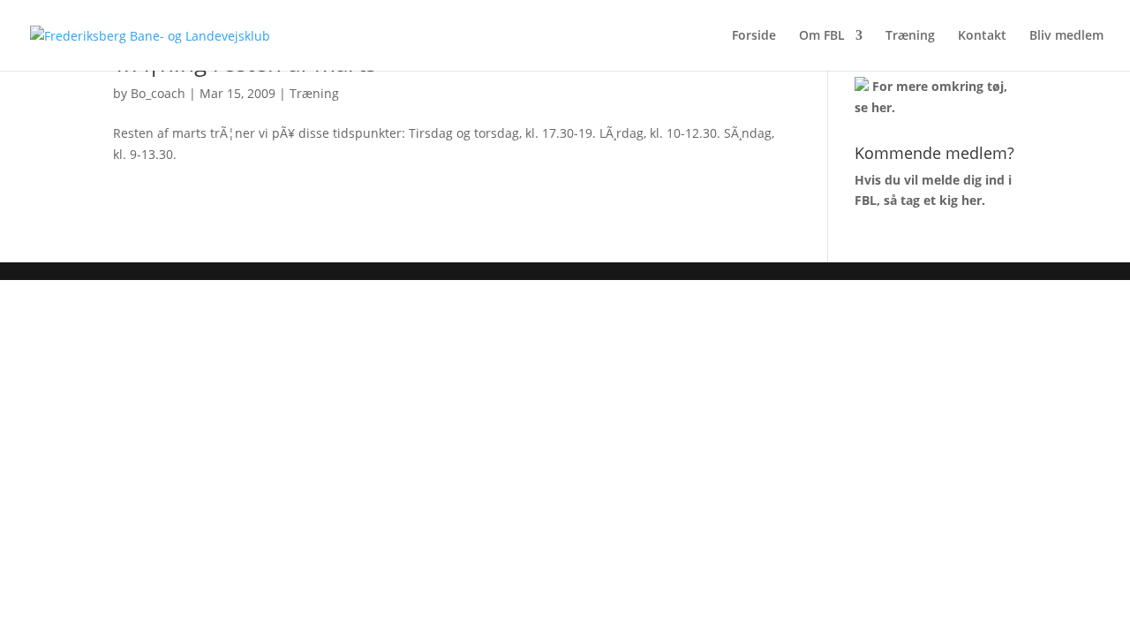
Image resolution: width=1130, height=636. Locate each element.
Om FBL (822, 36)
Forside (754, 36)
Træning (910, 36)
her (881, 107)
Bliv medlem (1066, 36)
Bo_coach (158, 93)
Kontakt (982, 36)
